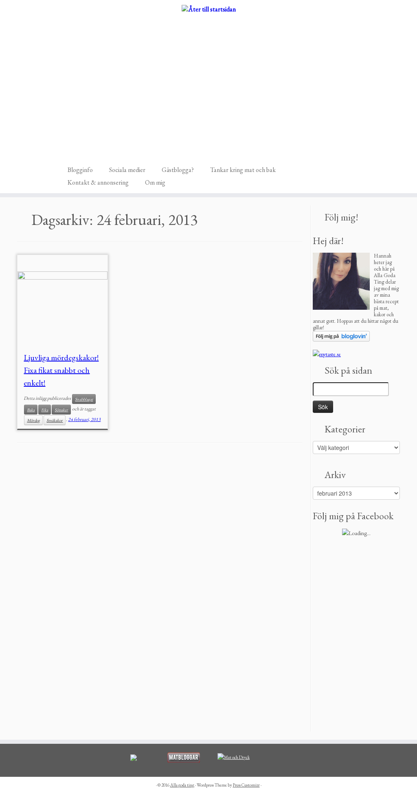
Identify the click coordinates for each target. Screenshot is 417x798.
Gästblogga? (178, 169)
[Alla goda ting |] (208, 9)
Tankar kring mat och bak (243, 169)
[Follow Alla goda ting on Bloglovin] (341, 335)
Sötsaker (61, 409)
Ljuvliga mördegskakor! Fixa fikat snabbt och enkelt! (61, 370)
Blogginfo (80, 169)
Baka (31, 409)
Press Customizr (246, 785)
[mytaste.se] (327, 353)
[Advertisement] (208, 79)
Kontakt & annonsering (98, 182)
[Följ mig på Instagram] (74, 151)
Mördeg (33, 420)
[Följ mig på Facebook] (69, 151)
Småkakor (54, 420)
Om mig (155, 182)
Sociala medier (127, 169)
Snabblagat (84, 399)
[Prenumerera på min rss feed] (64, 151)
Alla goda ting (182, 785)
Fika (44, 409)
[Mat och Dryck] (233, 757)
